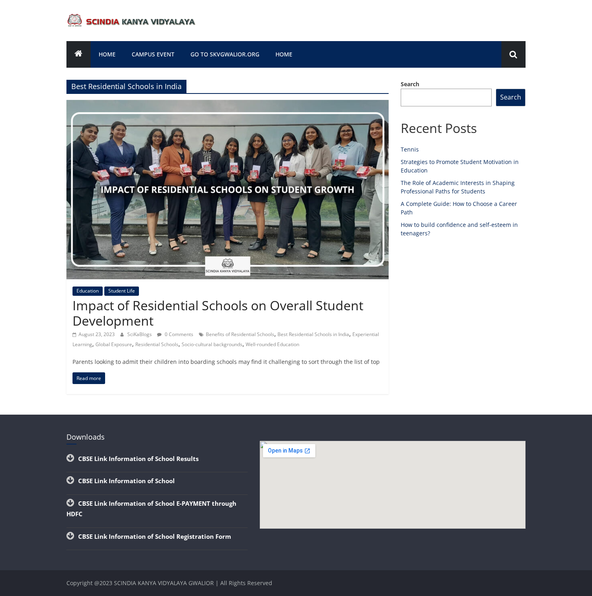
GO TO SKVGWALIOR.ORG (224, 54)
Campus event (153, 54)
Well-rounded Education (272, 344)
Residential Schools (156, 344)
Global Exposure (113, 344)
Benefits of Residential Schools (240, 334)
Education (88, 290)
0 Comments (178, 334)
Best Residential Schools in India (313, 334)
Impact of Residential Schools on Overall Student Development (217, 313)
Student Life (121, 290)
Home (107, 54)
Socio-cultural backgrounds (212, 344)
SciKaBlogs (140, 334)
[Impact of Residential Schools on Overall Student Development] (227, 104)
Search (410, 84)
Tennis (410, 149)
